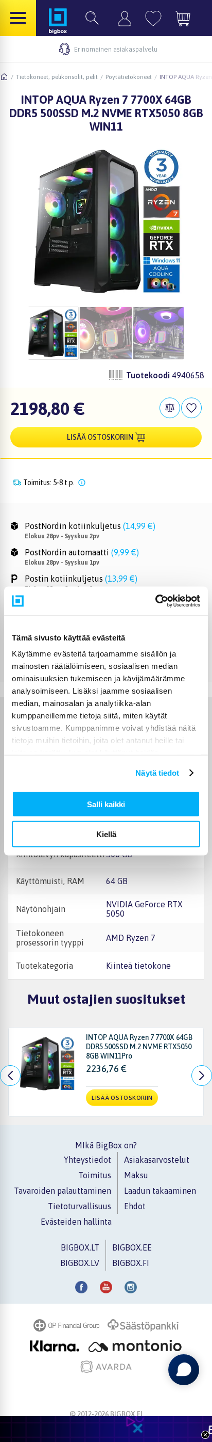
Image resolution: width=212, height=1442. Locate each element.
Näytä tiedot (157, 772)
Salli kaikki (106, 803)
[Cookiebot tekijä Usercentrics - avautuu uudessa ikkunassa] (155, 601)
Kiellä (106, 834)
